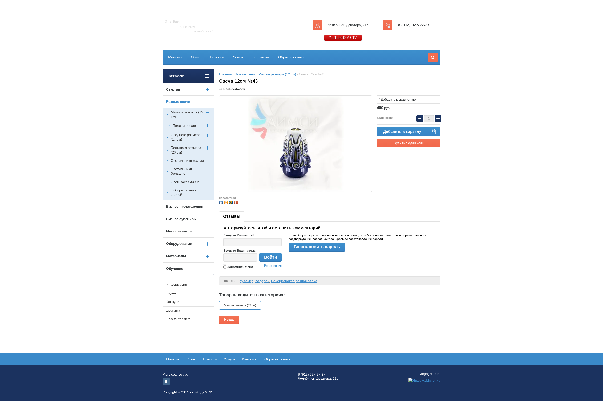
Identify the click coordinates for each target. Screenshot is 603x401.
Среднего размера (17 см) (185, 137)
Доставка (173, 310)
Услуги (238, 57)
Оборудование (179, 244)
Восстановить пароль (317, 246)
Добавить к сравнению (398, 99)
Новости (217, 57)
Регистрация (273, 265)
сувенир (246, 281)
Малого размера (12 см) (277, 74)
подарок (262, 281)
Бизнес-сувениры (181, 219)
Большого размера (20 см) (186, 150)
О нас (195, 57)
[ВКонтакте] (221, 201)
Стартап (173, 89)
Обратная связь (291, 57)
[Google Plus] (236, 201)
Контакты (261, 57)
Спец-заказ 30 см (185, 182)
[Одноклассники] (226, 201)
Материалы (176, 256)
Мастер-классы (179, 231)
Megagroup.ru (429, 374)
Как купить (174, 302)
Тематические (184, 126)
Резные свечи (245, 74)
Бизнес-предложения (184, 206)
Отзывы (231, 216)
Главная (225, 74)
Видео (171, 293)
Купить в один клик (408, 143)
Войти (270, 257)
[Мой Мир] (231, 201)
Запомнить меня (239, 267)
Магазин (175, 57)
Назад (229, 319)
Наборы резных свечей (183, 192)
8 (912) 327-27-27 (413, 25)
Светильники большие (181, 171)
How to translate (178, 319)
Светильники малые (187, 160)
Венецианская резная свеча (294, 281)
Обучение (174, 269)
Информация (176, 284)
